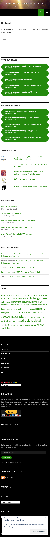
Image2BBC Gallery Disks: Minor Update (17, 227)
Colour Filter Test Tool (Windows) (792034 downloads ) (23, 67)
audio (22, 294)
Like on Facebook (9, 425)
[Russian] (14, 382)
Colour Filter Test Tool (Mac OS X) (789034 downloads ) (22, 73)
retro (28, 312)
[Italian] (9, 382)
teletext (8, 321)
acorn (4, 295)
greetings (28, 304)
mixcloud (33, 309)
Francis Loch (6, 254)
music (40, 308)
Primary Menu (47, 12)
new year (5, 312)
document (26, 301)
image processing (39, 304)
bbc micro (43, 295)
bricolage (4, 299)
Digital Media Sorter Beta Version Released (18, 220)
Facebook (5, 344)
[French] (5, 382)
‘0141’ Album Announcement (13, 213)
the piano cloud (31, 320)
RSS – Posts (9, 477)
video (30, 325)
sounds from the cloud (37, 317)
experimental (5, 304)
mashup (26, 309)
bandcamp (32, 294)
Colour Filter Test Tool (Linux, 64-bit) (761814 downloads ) (23, 86)
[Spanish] (16, 382)
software (6, 316)
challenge (34, 298)
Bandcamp (5, 363)
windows (39, 324)
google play (19, 304)
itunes (3, 309)
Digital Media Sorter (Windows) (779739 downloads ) (21, 80)
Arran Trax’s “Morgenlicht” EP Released (17, 234)
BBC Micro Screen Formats (25, 179)
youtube (5, 328)
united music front (22, 325)
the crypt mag (16, 321)
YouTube (5, 368)
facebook (13, 304)
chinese (44, 299)
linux (8, 309)
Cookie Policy (8, 527)
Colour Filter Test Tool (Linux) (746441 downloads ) (21, 93)
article (15, 295)
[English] (2, 382)
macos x (13, 309)
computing (16, 301)
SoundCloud (6, 354)
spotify (3, 321)
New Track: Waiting (9, 206)
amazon (9, 295)
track (5, 324)
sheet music (37, 312)
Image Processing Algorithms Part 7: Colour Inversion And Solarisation (28, 172)
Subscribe (6, 458)
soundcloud (21, 316)
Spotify (4, 358)
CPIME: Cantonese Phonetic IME (22, 267)
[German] (7, 382)
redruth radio (13, 313)
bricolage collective (17, 298)
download (37, 301)
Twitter (4, 349)
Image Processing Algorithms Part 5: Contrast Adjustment (28, 158)
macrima (20, 309)
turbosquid (13, 325)
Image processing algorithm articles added (30, 186)
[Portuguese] (12, 382)
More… (4, 373)
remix (21, 312)
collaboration (6, 302)
